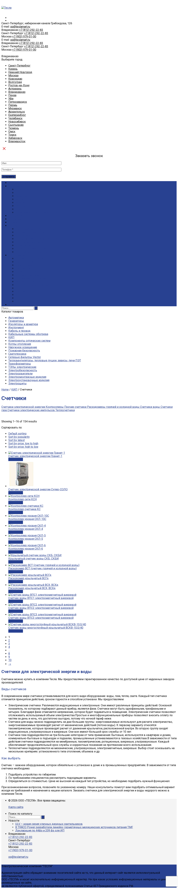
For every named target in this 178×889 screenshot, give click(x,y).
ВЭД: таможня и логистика (32, 285)
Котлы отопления (19, 344)
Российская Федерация (30, 278)
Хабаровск (15, 138)
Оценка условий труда (29, 232)
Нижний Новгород (20, 72)
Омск (11, 131)
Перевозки (22, 235)
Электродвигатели (20, 373)
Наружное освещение (22, 347)
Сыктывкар (16, 125)
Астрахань (15, 88)
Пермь (12, 105)
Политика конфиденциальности (36, 212)
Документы (23, 192)
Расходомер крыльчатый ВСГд (28, 578)
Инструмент (16, 327)
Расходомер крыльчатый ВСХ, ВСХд (31, 588)
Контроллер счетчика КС (24, 509)
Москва (13, 75)
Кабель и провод (19, 330)
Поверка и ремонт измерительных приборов (44, 252)
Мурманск (15, 108)
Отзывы (20, 209)
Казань (13, 69)
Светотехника (17, 353)
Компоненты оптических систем (29, 340)
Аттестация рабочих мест (31, 242)
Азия (18, 294)
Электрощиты (17, 383)
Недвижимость (25, 301)
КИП (11, 337)
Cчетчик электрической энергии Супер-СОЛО (38, 489)
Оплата (12, 222)
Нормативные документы (32, 258)
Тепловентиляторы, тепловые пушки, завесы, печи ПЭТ (44, 360)
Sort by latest (16, 440)
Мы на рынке (24, 199)
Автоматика (16, 317)
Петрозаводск (17, 101)
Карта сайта (15, 807)
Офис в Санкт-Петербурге (32, 189)
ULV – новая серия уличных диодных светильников (49, 824)
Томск (12, 134)
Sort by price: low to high (23, 443)
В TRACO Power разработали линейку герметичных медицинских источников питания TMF (74, 827)
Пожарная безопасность (24, 350)
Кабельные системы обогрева (28, 334)
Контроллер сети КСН (22, 499)
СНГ (18, 288)
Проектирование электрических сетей (40, 238)
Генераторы (16, 321)
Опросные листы (26, 261)
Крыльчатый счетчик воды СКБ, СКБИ (33, 558)
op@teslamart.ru (20, 26)
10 (9, 660)
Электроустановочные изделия (28, 380)
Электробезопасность (22, 370)
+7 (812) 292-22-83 (31, 30)
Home (5, 389)
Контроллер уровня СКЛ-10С (27, 519)
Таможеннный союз (28, 281)
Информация (16, 255)
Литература (22, 268)
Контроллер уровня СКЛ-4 (25, 529)
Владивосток (16, 141)
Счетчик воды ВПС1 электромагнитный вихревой (41, 598)
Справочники (24, 265)
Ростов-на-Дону (19, 85)
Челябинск (15, 118)
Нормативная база (27, 275)
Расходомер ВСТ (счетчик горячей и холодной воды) (42, 568)
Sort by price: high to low (23, 446)
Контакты (14, 304)
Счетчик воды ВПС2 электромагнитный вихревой (41, 608)
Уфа (10, 98)
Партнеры (21, 205)
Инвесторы (22, 298)
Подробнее (15, 459)
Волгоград (15, 82)
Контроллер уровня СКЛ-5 (25, 538)
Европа (20, 291)
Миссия (20, 202)
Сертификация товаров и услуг (35, 229)
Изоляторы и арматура (23, 324)
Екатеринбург (17, 115)
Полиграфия (23, 245)
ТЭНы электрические (22, 367)
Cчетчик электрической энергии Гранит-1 (35, 456)
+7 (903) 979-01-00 (24, 36)
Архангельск (16, 111)
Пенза (12, 95)
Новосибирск (17, 121)
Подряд (13, 225)
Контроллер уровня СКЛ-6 (25, 548)
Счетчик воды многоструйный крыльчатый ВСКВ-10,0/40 (45, 627)
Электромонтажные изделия (27, 377)
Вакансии (21, 196)
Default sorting (17, 433)
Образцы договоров (28, 271)
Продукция (15, 215)
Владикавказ (16, 92)
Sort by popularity (19, 437)
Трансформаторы (19, 363)
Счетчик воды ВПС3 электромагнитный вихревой (41, 617)
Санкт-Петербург (19, 65)
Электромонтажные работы (33, 248)
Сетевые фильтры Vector (24, 357)
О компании (16, 186)
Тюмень (13, 128)
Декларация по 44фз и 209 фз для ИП (39, 830)
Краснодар (15, 78)
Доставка (14, 219)
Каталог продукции (20, 182)
